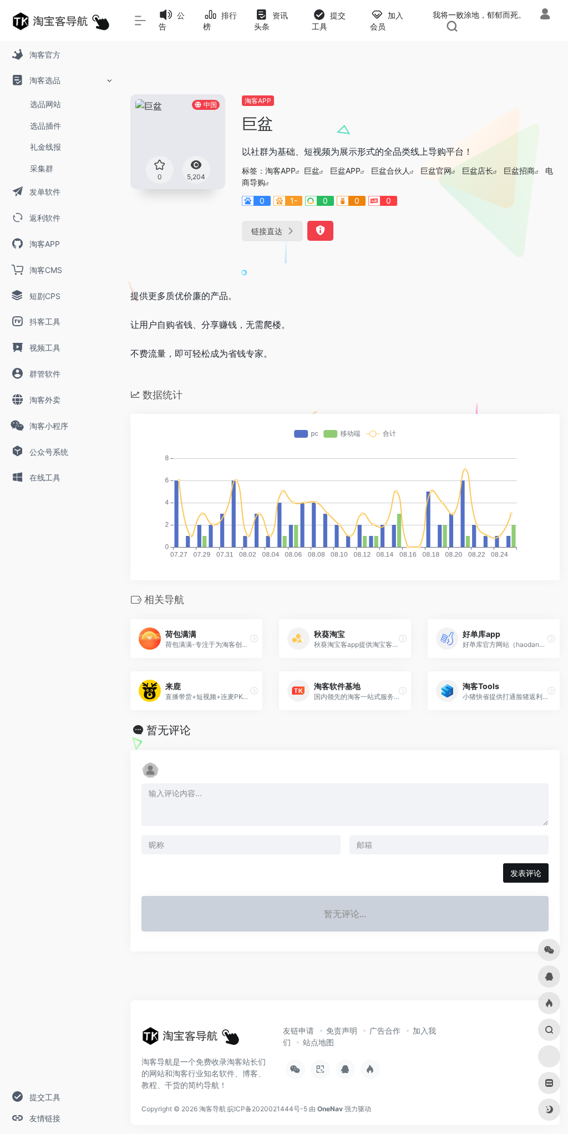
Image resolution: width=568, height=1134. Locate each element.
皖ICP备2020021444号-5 (267, 1109)
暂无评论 (168, 730)
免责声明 (341, 1030)
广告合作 (384, 1030)
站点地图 (318, 1042)
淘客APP (258, 101)
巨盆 (312, 170)
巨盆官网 (436, 170)
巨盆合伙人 (390, 170)
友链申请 (298, 1030)
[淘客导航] (190, 1039)
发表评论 (525, 873)
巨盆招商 (519, 170)
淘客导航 (212, 1109)
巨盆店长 (477, 170)
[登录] (545, 15)
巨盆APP (345, 170)
